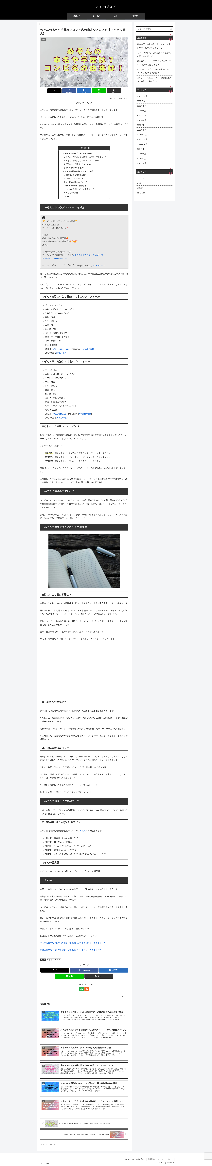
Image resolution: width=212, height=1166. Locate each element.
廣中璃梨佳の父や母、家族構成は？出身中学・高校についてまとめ (154, 46)
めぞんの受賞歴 (72, 193)
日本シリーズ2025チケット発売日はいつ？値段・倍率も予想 (154, 79)
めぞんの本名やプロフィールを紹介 (77, 153)
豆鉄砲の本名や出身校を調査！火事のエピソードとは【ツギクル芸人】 (72, 950)
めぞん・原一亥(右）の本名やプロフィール (83, 161)
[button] (114, 90)
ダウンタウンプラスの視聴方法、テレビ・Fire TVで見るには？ (154, 71)
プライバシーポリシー (165, 1159)
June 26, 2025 (99, 265)
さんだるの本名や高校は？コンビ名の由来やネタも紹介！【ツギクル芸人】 (74, 943)
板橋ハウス (61, 353)
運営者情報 (151, 1159)
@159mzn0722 (59, 414)
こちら (83, 831)
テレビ (59, 960)
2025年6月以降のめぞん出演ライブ (80, 189)
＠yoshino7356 (89, 349)
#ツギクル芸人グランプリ (84, 255)
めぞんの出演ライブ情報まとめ (75, 186)
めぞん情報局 (62, 418)
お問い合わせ (140, 1159)
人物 (43, 960)
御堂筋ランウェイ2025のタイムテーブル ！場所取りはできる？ (154, 63)
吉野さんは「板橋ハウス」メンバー (80, 164)
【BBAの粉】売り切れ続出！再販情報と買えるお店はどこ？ (154, 54)
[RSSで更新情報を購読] (86, 989)
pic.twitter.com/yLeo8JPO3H (54, 258)
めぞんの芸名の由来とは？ (74, 168)
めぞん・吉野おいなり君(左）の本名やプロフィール (86, 157)
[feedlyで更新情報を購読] (81, 989)
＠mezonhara (85, 414)
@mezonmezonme (61, 349)
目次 (81, 148)
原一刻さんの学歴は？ (74, 178)
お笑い (51, 960)
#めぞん (99, 255)
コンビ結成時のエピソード (76, 182)
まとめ (66, 196)
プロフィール (129, 1159)
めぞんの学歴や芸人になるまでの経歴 (78, 171)
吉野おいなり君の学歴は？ (76, 175)
